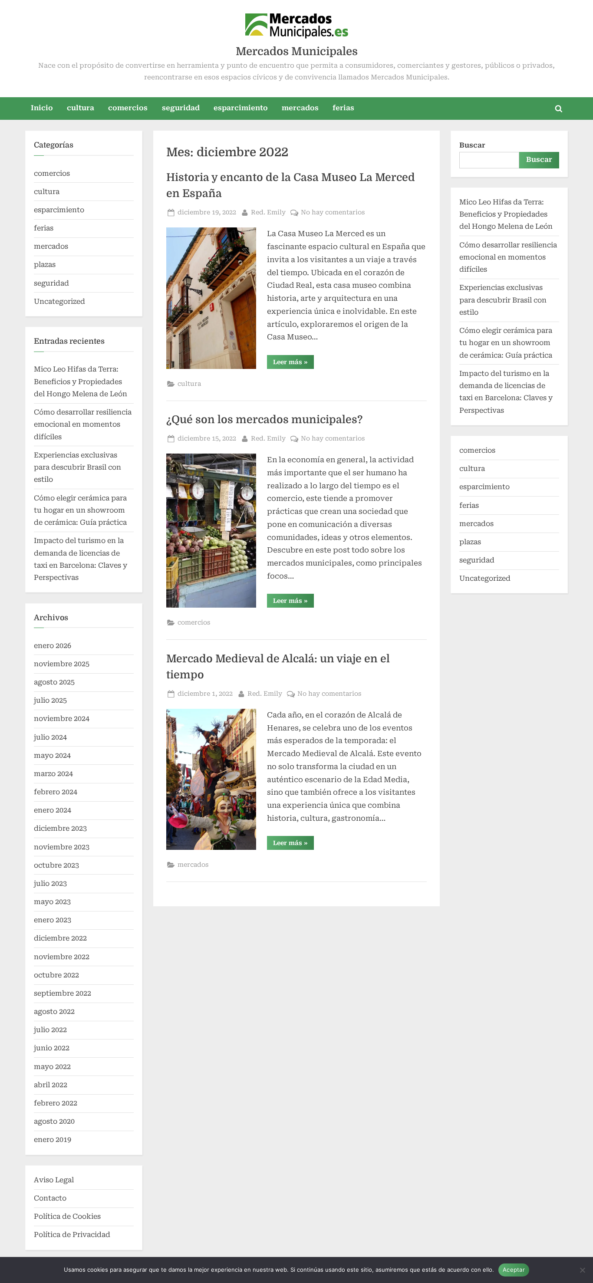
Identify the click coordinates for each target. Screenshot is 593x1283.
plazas (45, 264)
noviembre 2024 (61, 718)
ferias (343, 108)
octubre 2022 (56, 975)
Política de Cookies (67, 1216)
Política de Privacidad (72, 1234)
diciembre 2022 (60, 938)
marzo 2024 (53, 774)
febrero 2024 (55, 792)
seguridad (181, 108)
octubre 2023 (56, 865)
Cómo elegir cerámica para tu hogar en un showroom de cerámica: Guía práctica (80, 510)
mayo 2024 (52, 755)
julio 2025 (50, 700)
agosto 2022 (54, 1011)
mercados (300, 108)
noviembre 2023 (61, 847)
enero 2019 (52, 1139)
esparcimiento (241, 108)
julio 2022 (50, 1030)
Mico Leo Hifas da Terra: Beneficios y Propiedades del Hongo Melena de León (80, 381)
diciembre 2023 (60, 828)
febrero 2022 (55, 1103)
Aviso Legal (54, 1180)
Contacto (50, 1198)
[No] (582, 1270)
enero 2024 (52, 810)
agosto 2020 (54, 1121)
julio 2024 (50, 737)
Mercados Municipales (297, 51)
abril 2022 (50, 1085)
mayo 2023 (52, 902)
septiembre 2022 (62, 993)
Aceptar (514, 1269)
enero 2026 (52, 646)
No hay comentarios (333, 213)
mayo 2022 (52, 1067)
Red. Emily (268, 212)
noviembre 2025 (61, 664)
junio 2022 (51, 1048)
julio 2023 (50, 883)
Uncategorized (59, 301)
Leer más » (293, 363)
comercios (128, 108)
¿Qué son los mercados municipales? (264, 420)
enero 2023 (52, 920)
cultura (80, 108)
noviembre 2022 (61, 957)
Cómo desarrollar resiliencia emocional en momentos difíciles (83, 424)
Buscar (472, 145)
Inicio (42, 108)
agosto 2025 (54, 682)
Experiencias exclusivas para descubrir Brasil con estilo (77, 467)
